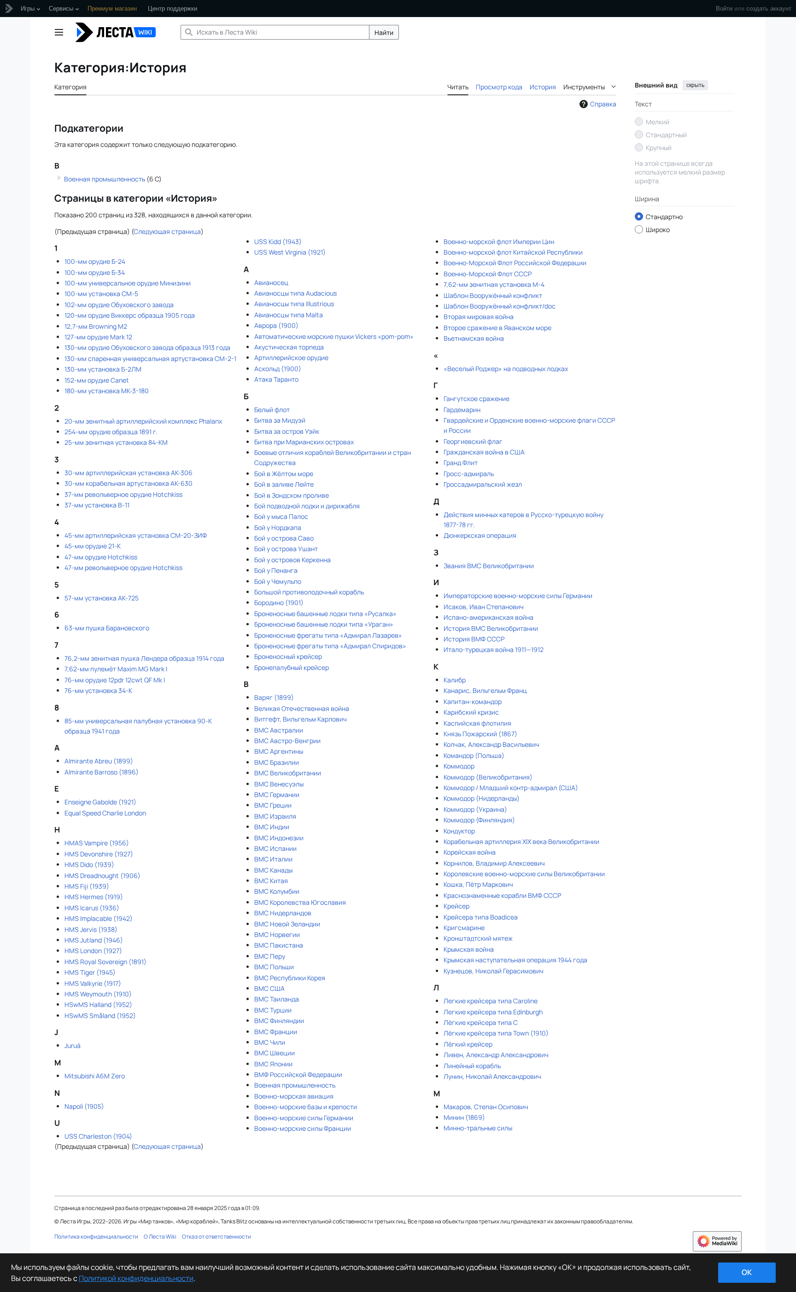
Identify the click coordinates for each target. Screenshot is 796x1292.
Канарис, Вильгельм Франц (485, 690)
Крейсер (456, 906)
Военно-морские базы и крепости (305, 1106)
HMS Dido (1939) (89, 864)
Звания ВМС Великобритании (489, 565)
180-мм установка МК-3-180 (106, 390)
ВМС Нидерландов (282, 912)
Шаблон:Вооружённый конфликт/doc (500, 306)
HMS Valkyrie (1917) (92, 983)
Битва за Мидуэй (279, 420)
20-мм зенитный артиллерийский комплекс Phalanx (143, 421)
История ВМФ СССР (474, 638)
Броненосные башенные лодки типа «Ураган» (323, 624)
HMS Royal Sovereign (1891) (105, 961)
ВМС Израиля (275, 816)
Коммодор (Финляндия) (479, 819)
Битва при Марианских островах (304, 441)
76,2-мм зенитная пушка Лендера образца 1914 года (144, 658)
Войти (724, 8)
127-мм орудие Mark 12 (98, 336)
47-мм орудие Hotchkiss (100, 557)
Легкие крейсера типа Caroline (491, 1000)
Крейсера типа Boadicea (481, 917)
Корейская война (470, 852)
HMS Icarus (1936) (91, 907)
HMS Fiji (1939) (86, 886)
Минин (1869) (464, 1117)
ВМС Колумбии (276, 891)
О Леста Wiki (160, 1236)
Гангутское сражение (476, 398)
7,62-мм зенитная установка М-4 (494, 284)
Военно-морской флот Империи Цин (499, 241)
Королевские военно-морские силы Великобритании (524, 873)
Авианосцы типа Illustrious (294, 303)
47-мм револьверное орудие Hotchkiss (123, 567)
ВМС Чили (269, 1042)
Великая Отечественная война (301, 708)
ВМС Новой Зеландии (287, 924)
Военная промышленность (104, 179)
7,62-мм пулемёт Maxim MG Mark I (115, 668)
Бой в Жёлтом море (283, 473)
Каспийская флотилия (477, 723)
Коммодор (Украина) (475, 809)
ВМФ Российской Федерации (298, 1074)
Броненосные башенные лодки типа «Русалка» (325, 613)
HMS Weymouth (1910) (98, 993)
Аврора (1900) (276, 325)
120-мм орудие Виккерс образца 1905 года (129, 315)
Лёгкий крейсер (468, 1044)
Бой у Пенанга (276, 570)
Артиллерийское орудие (291, 357)
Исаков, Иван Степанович (484, 606)
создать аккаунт (768, 8)
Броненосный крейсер (288, 656)
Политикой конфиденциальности (136, 1278)
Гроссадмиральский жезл (483, 484)
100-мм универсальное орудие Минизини (127, 283)
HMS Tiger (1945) (90, 972)
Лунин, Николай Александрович (492, 1076)
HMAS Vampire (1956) (96, 842)
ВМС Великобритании (287, 772)
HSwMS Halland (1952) (98, 1004)
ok (747, 1272)
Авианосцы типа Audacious (295, 293)
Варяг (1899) (274, 697)
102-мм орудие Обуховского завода (119, 304)
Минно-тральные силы (478, 1127)
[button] (59, 32)
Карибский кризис (471, 712)
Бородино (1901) (279, 602)
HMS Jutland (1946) (93, 940)
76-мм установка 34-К (98, 690)
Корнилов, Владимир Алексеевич (494, 863)
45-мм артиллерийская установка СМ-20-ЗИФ (135, 535)
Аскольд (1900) (277, 368)
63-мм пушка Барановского (106, 627)
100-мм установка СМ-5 (101, 293)
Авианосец (271, 282)
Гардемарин (462, 409)
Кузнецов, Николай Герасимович (494, 970)
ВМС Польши (274, 966)
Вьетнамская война (474, 338)
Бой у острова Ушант (286, 548)
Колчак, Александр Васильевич (491, 744)
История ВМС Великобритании (491, 628)
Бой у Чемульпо (277, 581)
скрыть (695, 85)
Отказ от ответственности (216, 1236)
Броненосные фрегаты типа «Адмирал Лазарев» (328, 635)
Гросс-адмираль (469, 473)
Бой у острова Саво (284, 538)
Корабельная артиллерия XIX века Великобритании (521, 841)
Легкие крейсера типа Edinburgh (493, 1011)
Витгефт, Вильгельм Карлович (300, 719)
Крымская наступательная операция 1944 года (515, 959)
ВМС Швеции (274, 1052)
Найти (384, 32)
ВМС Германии (276, 794)
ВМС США (269, 988)
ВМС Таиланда (276, 999)
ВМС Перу (269, 956)
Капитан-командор (473, 701)
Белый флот (272, 409)
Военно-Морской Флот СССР (488, 273)
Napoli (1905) (84, 1106)
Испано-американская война (488, 617)
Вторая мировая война (479, 316)
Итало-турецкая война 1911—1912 (494, 649)
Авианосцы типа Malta (288, 314)
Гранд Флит (461, 462)
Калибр (455, 679)
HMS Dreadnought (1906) (102, 875)
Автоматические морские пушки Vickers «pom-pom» (334, 336)
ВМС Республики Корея (289, 977)
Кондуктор (459, 830)
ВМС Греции (273, 805)
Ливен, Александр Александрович (496, 1054)
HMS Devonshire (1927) (98, 854)
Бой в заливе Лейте (284, 484)
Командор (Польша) (474, 755)
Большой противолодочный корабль (309, 592)
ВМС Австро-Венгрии (287, 740)
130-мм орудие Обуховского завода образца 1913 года (147, 347)
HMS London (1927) (93, 950)
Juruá (72, 1045)
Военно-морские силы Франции (302, 1128)
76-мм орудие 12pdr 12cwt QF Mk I (114, 679)
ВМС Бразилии (276, 762)
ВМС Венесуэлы (279, 784)
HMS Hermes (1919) (93, 896)
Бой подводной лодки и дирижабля (307, 505)
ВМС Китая (271, 880)
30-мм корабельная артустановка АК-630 (128, 483)
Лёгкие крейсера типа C (481, 1022)
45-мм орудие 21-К (92, 545)
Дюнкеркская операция (480, 535)
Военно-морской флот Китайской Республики (513, 252)
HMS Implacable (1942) (98, 918)
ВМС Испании (275, 848)
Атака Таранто (276, 379)
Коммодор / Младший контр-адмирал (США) (511, 787)
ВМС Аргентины (278, 751)
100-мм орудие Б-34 (94, 272)
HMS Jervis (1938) (90, 929)
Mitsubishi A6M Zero (94, 1075)
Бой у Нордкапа (277, 527)
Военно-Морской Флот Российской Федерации (515, 262)
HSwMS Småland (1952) (100, 1015)
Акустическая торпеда (289, 347)
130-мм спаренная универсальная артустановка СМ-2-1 (150, 358)
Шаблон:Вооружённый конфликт (493, 295)
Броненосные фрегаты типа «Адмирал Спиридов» (330, 645)
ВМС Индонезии (279, 837)
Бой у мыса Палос (281, 516)
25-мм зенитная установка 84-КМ (116, 442)
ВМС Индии (271, 826)
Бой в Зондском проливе (291, 495)
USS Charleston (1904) (98, 1136)
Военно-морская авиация (294, 1096)
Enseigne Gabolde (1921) (100, 801)
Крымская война (469, 949)
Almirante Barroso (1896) (101, 772)
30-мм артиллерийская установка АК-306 (128, 472)
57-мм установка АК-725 (101, 598)
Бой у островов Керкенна (292, 559)
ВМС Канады (273, 870)
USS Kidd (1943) (278, 241)
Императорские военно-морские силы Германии (518, 595)
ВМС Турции (273, 1010)
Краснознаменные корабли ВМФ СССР (502, 895)
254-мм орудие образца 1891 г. (111, 431)
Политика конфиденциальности (96, 1236)
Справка (603, 103)
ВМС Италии (273, 859)
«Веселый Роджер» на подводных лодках (506, 368)
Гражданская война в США (484, 452)
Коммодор (459, 766)
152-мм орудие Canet (96, 380)
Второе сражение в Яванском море (497, 327)
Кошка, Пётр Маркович (478, 884)
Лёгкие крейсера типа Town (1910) (496, 1033)
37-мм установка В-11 (96, 505)
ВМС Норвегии (277, 934)
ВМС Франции (275, 1031)
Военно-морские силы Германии (303, 1117)
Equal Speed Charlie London (105, 813)
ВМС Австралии (278, 730)
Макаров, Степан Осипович (486, 1106)
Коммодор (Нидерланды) (482, 798)
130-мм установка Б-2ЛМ (102, 369)
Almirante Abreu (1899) (98, 761)
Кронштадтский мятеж (478, 938)
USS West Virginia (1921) (290, 252)
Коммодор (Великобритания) (488, 777)
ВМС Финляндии (279, 1020)
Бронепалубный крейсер (291, 667)
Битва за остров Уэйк (286, 431)
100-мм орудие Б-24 (94, 261)
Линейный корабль (472, 1065)
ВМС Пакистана (278, 945)
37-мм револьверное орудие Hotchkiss (123, 494)
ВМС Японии (273, 1063)
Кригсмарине (464, 927)
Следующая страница (167, 231)
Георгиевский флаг (473, 441)
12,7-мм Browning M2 (95, 326)
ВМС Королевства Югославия (300, 902)
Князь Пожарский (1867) (480, 733)
